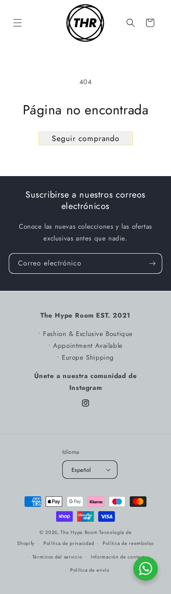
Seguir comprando (86, 138)
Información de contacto (119, 556)
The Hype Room (79, 532)
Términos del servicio (57, 556)
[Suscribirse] (152, 263)
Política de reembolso (128, 543)
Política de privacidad (68, 543)
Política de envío (90, 569)
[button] (17, 22)
